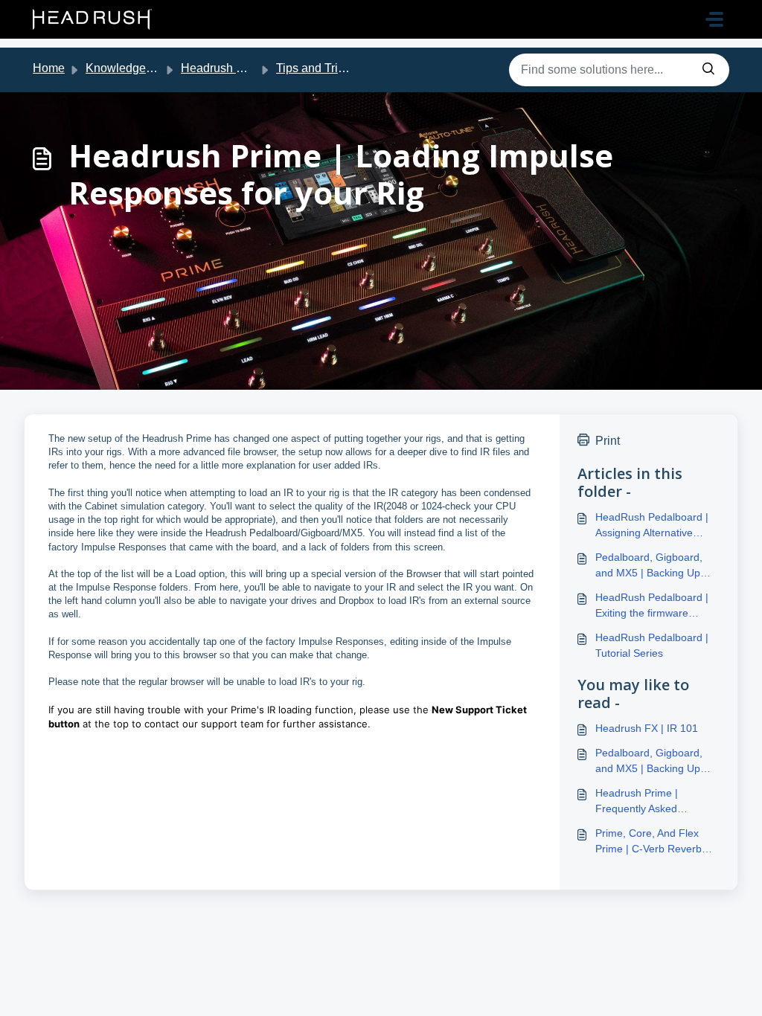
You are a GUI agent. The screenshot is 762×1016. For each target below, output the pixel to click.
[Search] (708, 70)
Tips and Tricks (316, 68)
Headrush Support (229, 68)
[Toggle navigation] (714, 19)
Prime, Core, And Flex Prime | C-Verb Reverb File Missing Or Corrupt (650, 842)
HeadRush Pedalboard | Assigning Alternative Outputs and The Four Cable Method (651, 526)
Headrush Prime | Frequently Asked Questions (636, 802)
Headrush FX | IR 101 (646, 728)
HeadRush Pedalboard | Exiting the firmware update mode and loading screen (655, 606)
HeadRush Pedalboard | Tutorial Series (651, 645)
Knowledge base (130, 68)
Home (49, 68)
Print (607, 440)
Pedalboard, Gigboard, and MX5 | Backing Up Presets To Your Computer (657, 566)
